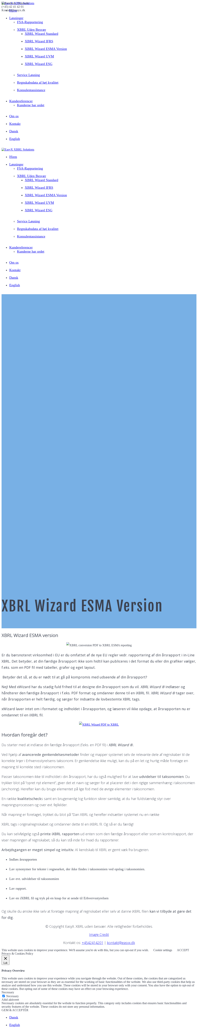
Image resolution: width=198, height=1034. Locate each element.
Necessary (12, 996)
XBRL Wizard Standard (41, 34)
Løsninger (16, 18)
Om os (14, 116)
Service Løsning (28, 75)
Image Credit (99, 934)
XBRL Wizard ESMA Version (46, 49)
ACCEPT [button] (183, 950)
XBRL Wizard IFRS (39, 41)
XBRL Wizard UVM (39, 56)
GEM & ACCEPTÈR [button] (15, 1010)
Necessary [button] (8, 992)
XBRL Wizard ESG (38, 64)
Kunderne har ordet (30, 105)
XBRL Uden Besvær (31, 30)
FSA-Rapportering (30, 22)
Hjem (13, 157)
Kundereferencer (21, 101)
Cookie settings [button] (162, 950)
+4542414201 (92, 942)
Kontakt (14, 124)
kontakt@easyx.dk (121, 942)
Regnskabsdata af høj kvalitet (37, 82)
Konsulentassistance (31, 90)
